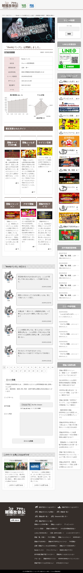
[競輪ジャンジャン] (69, 198)
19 (29, 371)
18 (25, 371)
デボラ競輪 (51, 537)
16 (16, 371)
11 (39, 367)
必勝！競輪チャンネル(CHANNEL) (45, 546)
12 (44, 367)
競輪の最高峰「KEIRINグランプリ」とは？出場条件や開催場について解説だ (68, 402)
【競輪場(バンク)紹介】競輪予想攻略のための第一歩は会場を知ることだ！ (68, 444)
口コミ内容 (8, 414)
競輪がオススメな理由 (45, 512)
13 (48, 367)
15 (12, 371)
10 (35, 367)
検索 (69, 34)
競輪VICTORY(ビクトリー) (57, 541)
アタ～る (37, 558)
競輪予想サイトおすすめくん (43, 563)
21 (37, 371)
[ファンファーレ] (69, 141)
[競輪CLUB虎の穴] (69, 161)
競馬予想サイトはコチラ (46, 507)
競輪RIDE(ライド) (49, 558)
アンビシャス (68, 98)
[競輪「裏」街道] (69, 178)
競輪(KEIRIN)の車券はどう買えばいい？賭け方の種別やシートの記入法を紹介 (68, 425)
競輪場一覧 (64, 512)
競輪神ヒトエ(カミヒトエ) (65, 554)
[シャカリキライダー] (69, 217)
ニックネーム (8, 397)
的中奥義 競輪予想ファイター (43, 554)
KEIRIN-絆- (76, 537)
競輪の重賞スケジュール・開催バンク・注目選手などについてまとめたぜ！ (68, 372)
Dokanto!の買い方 (60, 516)
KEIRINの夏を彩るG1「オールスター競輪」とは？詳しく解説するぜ (68, 392)
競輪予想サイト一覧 (45, 521)
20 (33, 371)
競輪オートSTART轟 (40, 524)
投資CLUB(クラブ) (66, 550)
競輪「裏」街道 (69, 170)
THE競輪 (72, 541)
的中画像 (7, 406)
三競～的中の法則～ (56, 533)
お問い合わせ (15, 520)
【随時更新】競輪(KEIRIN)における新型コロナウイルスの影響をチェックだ (68, 413)
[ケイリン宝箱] (69, 124)
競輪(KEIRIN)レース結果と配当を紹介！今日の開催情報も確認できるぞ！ (68, 434)
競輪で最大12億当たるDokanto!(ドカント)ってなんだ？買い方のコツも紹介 (68, 454)
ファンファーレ (69, 133)
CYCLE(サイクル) (62, 563)
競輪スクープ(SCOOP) (67, 546)
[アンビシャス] (69, 107)
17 (20, 371)
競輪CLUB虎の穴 (69, 151)
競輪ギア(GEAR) (69, 226)
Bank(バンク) (38, 550)
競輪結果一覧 (42, 516)
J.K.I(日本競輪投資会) (67, 528)
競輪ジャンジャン (69, 188)
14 (52, 367)
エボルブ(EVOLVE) (40, 533)
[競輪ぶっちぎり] (69, 89)
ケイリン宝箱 (68, 115)
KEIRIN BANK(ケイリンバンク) (68, 558)
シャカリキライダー (69, 208)
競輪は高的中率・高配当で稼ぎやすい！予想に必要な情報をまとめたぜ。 (68, 464)
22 (42, 371)
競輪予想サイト (9, 52)
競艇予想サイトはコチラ (70, 507)
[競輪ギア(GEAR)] (69, 235)
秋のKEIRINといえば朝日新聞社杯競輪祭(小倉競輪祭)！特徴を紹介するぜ (68, 382)
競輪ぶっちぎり (69, 81)
